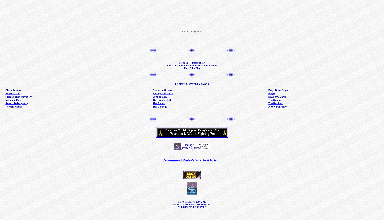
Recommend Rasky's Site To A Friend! (192, 160)
